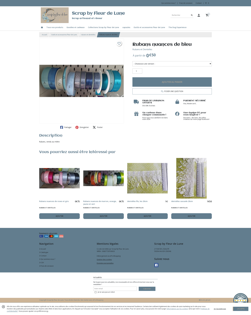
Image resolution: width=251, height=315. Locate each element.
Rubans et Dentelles (142, 49)
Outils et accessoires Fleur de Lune (64, 35)
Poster (99, 127)
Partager (68, 127)
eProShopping (98, 300)
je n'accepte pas (220, 309)
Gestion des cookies (104, 259)
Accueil (44, 35)
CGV (42, 262)
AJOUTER (59, 216)
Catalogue (44, 252)
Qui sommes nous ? (47, 259)
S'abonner (147, 289)
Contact (199, 3)
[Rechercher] (191, 15)
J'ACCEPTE (240, 309)
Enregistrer (84, 127)
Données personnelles (105, 263)
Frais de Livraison (47, 266)
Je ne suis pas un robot (106, 292)
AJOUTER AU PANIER (172, 82)
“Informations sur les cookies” (177, 309)
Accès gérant (205, 300)
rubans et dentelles (88, 35)
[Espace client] (199, 15)
